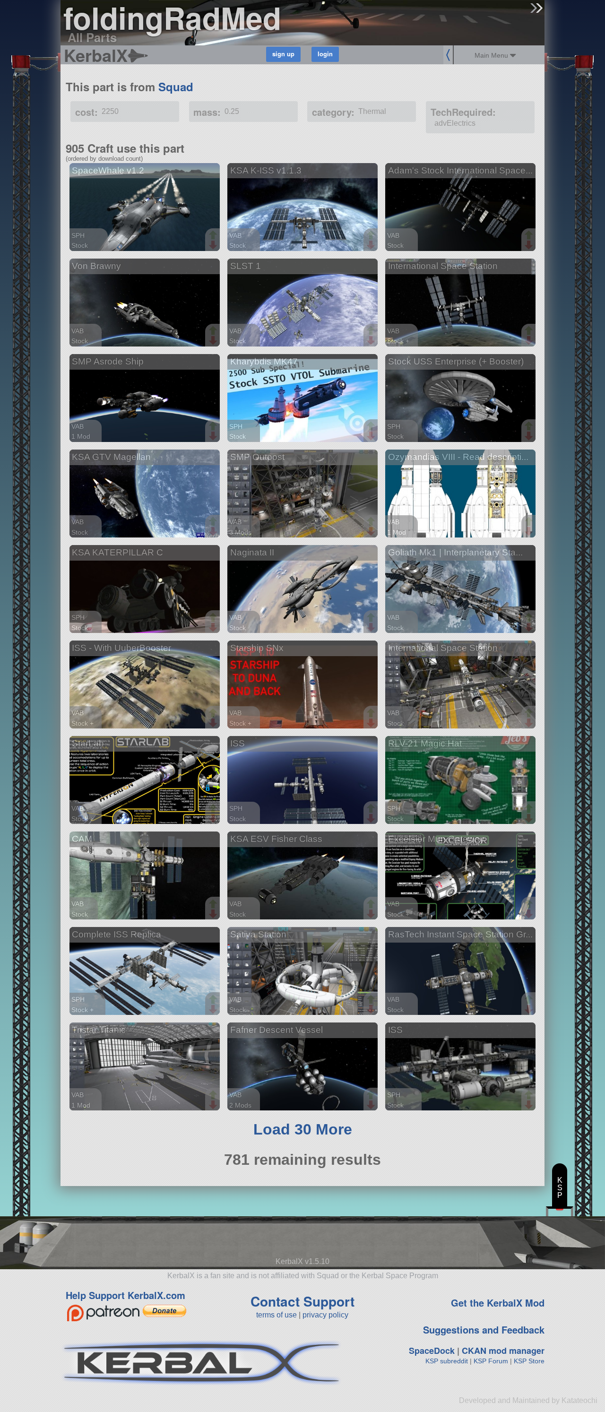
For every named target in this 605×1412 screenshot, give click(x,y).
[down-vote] (214, 245)
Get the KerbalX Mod (497, 1302)
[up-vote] (214, 236)
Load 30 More (302, 1129)
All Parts (92, 37)
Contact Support (302, 1301)
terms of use (276, 1315)
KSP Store (529, 1361)
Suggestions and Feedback (483, 1329)
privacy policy (325, 1315)
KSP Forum (491, 1361)
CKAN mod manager (503, 1350)
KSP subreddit (446, 1361)
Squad (175, 86)
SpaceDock (432, 1350)
